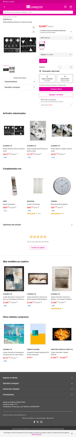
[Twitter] (38, 422)
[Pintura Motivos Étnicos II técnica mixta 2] (12, 69)
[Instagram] (41, 422)
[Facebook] (34, 422)
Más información (37, 434)
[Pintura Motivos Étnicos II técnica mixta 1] (6, 69)
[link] (14, 138)
